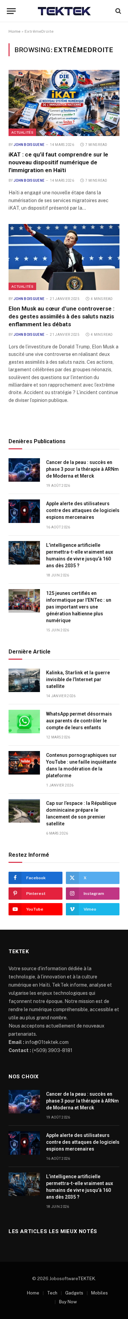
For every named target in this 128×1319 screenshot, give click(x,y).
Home (14, 31)
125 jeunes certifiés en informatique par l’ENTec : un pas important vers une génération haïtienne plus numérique (78, 606)
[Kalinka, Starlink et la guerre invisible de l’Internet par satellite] (24, 680)
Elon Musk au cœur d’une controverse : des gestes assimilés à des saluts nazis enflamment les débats (61, 316)
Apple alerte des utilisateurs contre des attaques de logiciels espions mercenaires (82, 510)
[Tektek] (63, 11)
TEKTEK (86, 1278)
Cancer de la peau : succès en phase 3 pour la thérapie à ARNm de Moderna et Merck (82, 469)
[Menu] (11, 11)
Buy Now (68, 1301)
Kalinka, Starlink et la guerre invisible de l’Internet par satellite (78, 679)
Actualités (22, 132)
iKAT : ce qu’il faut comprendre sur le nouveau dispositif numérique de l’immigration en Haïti (58, 162)
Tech (52, 1292)
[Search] (117, 11)
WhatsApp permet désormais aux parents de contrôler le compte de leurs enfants (79, 720)
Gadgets (74, 1292)
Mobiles (99, 1292)
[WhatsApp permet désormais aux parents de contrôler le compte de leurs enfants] (24, 721)
